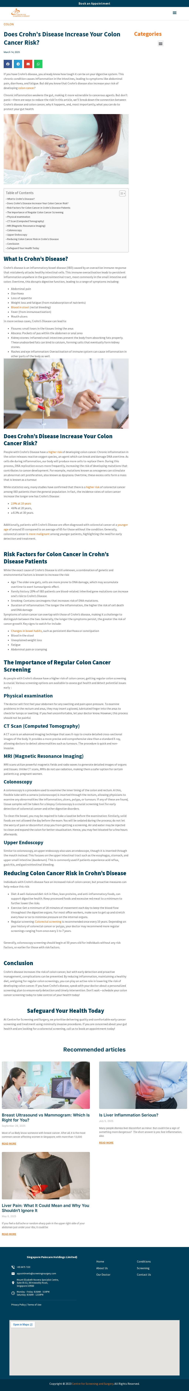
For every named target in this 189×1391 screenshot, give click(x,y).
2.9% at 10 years (21, 503)
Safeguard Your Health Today (23, 248)
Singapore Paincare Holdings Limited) (52, 1257)
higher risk (55, 452)
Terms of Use (34, 1304)
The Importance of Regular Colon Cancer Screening (35, 212)
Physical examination (19, 216)
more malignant (39, 534)
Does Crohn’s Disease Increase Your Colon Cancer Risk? (38, 203)
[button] (175, 12)
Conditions (144, 1261)
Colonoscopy (14, 230)
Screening (143, 1268)
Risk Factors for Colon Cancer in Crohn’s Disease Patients (39, 207)
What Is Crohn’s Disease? (21, 198)
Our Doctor (103, 1274)
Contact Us (144, 1274)
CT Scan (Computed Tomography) (25, 221)
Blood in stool (20, 307)
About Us (102, 1268)
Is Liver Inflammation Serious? (128, 1115)
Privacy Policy (18, 1304)
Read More (9, 1143)
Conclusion (13, 243)
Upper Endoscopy (17, 234)
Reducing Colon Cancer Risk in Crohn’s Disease (33, 239)
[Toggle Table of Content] (120, 193)
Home (100, 1261)
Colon (9, 24)
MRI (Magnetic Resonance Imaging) (26, 225)
